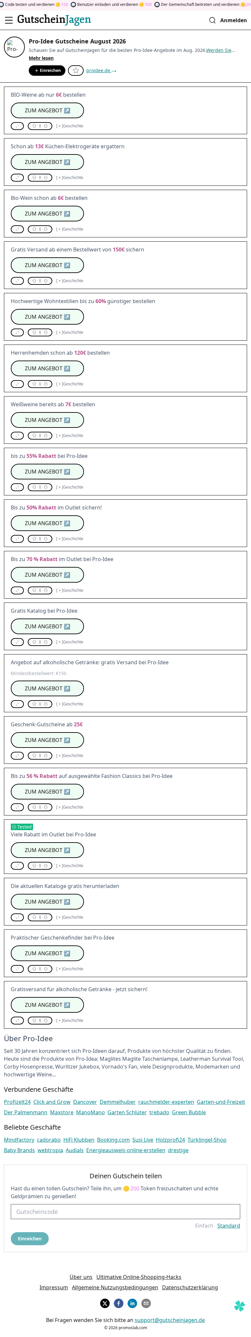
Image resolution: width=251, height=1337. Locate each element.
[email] (146, 1302)
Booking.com (113, 1139)
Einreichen (50, 70)
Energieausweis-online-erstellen (125, 1150)
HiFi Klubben (78, 1139)
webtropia (50, 1150)
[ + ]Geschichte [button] (69, 126)
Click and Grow (52, 1101)
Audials (75, 1150)
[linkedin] (132, 1302)
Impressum (54, 1287)
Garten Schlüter (127, 1112)
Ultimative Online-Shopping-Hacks (138, 1277)
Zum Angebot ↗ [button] (47, 110)
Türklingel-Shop (207, 1139)
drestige (178, 1150)
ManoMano (90, 1112)
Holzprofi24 (170, 1139)
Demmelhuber (118, 1101)
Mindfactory (19, 1139)
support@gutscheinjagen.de (170, 1320)
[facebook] (119, 1302)
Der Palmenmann (25, 1112)
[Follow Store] (76, 70)
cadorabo (49, 1139)
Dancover (85, 1101)
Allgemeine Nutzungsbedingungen (115, 1287)
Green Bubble (189, 1112)
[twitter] (105, 1302)
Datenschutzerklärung (190, 1287)
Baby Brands (19, 1150)
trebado (159, 1112)
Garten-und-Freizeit (221, 1101)
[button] (17, 126)
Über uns (81, 1277)
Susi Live (142, 1139)
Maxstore (62, 1112)
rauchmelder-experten (166, 1101)
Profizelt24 (17, 1101)
